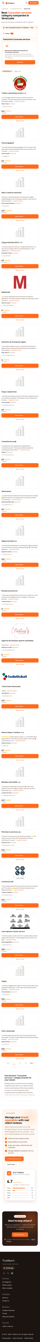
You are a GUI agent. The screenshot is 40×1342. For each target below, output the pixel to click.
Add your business (8, 1316)
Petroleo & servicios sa (11, 832)
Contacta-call (7, 881)
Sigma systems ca (9, 541)
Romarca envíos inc (9, 591)
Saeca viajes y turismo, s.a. (12, 732)
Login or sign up (7, 1326)
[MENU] (3, 2)
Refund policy (29, 1338)
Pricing (4, 1313)
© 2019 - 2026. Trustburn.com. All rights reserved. (18, 1334)
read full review (20, 101)
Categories (4, 9)
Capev (4, 981)
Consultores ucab (8, 441)
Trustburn (8, 1260)
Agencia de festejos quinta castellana (17, 640)
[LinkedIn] (12, 1273)
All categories (6, 1282)
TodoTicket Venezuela (10, 686)
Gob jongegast (7, 143)
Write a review (20, 121)
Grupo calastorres (9, 392)
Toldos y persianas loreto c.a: (13, 93)
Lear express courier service (13, 931)
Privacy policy (6, 1338)
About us (5, 1298)
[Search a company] (26, 2)
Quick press (6, 491)
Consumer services (16, 9)
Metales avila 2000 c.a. (11, 782)
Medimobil (5, 292)
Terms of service (18, 1338)
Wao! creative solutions (11, 192)
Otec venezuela (8, 1031)
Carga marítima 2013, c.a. (12, 242)
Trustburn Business (8, 1310)
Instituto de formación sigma (13, 342)
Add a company (7, 1288)
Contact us (5, 1301)
